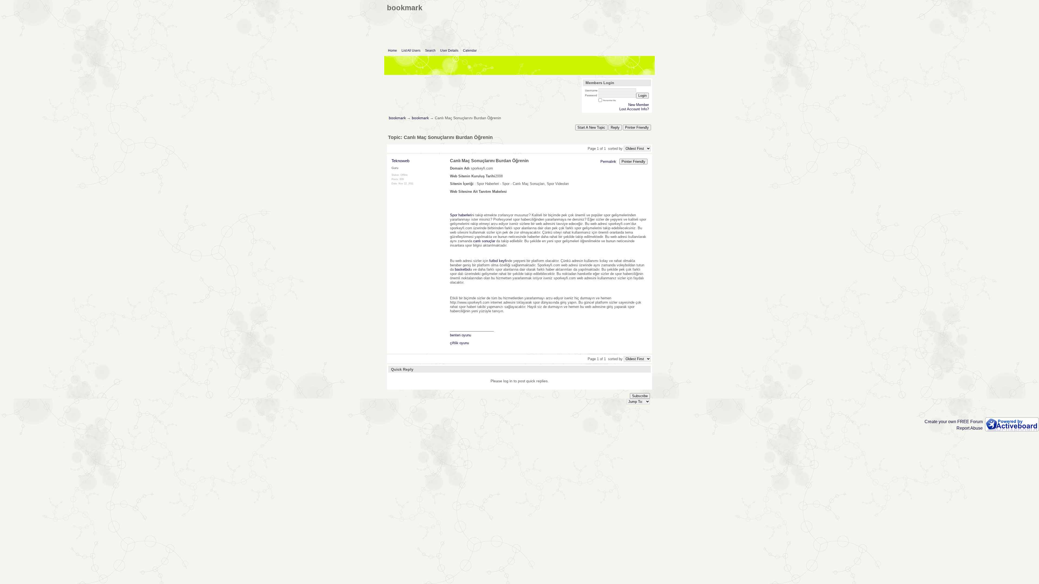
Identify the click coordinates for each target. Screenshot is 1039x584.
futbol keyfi (498, 261)
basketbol (462, 269)
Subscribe (640, 396)
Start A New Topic (591, 127)
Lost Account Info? (634, 109)
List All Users (411, 50)
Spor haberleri (461, 215)
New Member (638, 105)
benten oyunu (460, 335)
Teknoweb (400, 160)
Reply (615, 127)
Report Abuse (969, 428)
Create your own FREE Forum (954, 421)
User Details (449, 50)
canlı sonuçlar (484, 241)
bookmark (397, 118)
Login (642, 96)
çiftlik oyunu (459, 343)
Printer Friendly (637, 127)
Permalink (608, 162)
